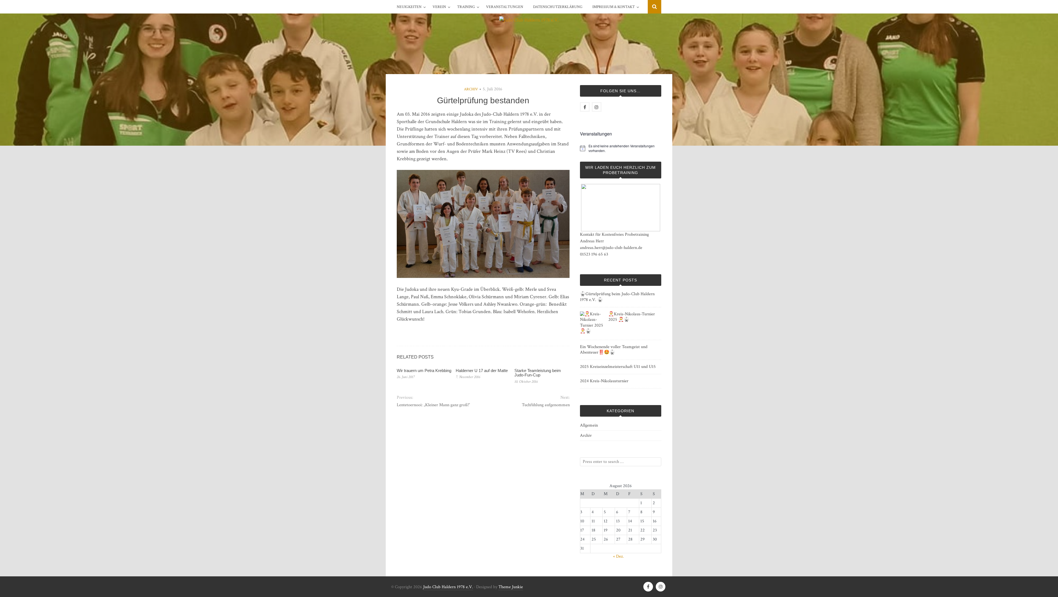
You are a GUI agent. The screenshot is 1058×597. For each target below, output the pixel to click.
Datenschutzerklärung (557, 6)
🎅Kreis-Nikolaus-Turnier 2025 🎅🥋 (631, 317)
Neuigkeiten (409, 6)
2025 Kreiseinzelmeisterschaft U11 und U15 (618, 367)
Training (466, 6)
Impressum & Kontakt (613, 6)
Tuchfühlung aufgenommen (546, 405)
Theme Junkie (510, 587)
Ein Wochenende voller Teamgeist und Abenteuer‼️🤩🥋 (613, 350)
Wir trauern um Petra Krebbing (424, 370)
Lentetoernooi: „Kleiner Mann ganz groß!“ (433, 405)
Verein (439, 6)
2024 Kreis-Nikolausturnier (604, 381)
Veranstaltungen (504, 6)
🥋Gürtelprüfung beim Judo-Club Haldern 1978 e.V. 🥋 (617, 297)
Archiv (471, 89)
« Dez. (618, 556)
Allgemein (589, 425)
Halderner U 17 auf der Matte (482, 370)
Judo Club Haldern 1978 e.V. (448, 587)
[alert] (625, 148)
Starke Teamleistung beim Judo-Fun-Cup (537, 373)
